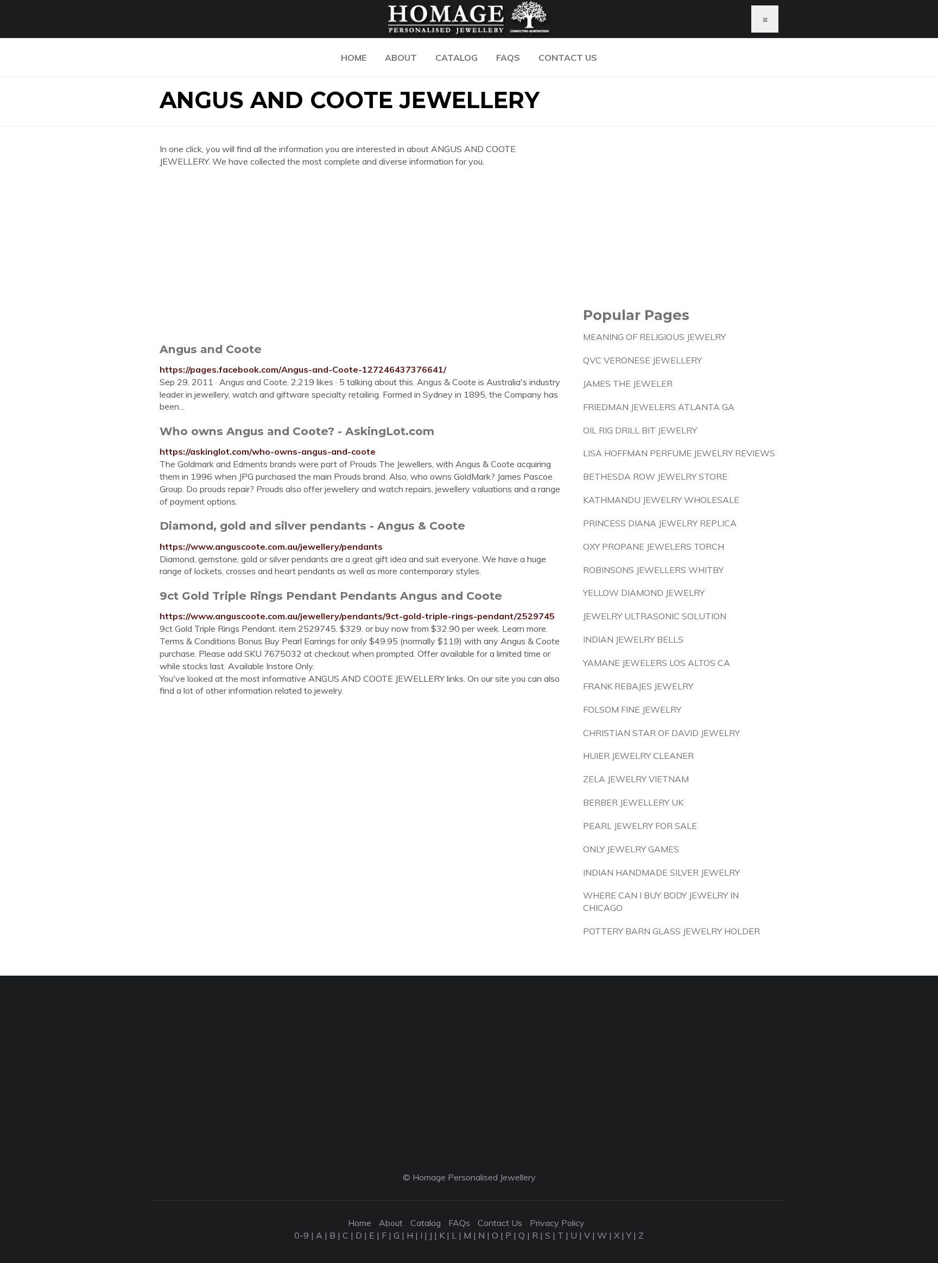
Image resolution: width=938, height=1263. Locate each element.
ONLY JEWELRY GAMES (631, 849)
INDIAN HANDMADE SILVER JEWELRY (661, 872)
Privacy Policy (557, 1222)
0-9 (301, 1235)
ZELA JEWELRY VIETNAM (636, 779)
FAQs (508, 57)
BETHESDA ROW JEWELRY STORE (655, 476)
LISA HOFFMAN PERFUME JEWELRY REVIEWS (679, 453)
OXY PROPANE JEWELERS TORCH (653, 546)
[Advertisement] (363, 255)
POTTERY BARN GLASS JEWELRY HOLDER (671, 931)
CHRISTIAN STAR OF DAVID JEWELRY (661, 732)
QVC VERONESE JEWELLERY (642, 360)
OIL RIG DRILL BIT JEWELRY (640, 430)
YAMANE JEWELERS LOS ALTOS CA (656, 662)
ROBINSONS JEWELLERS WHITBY (653, 569)
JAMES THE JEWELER (628, 383)
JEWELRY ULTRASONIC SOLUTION (654, 616)
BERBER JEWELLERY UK (633, 802)
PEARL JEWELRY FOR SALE (640, 825)
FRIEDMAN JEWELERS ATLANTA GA (658, 406)
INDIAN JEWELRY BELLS (633, 639)
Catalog (456, 57)
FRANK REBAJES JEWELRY (638, 686)
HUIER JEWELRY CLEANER (638, 755)
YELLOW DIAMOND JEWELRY (644, 592)
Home (353, 57)
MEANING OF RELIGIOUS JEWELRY (654, 336)
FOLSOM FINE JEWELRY (632, 709)
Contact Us (567, 57)
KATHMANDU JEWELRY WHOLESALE (661, 499)
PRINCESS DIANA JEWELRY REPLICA (660, 523)
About (401, 57)
